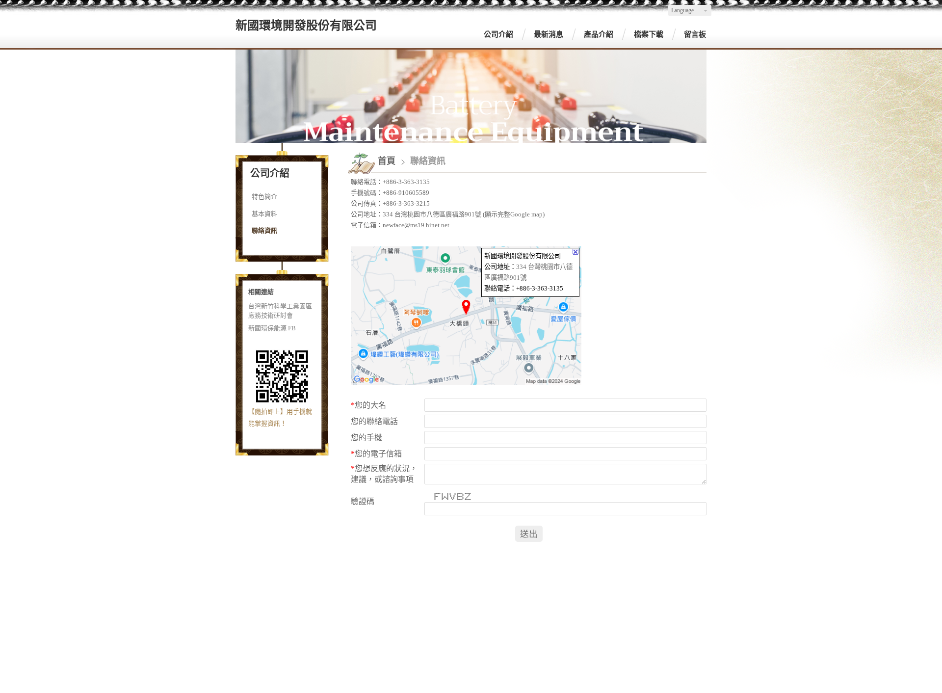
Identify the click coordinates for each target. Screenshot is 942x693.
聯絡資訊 (264, 230)
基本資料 (264, 213)
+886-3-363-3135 (406, 182)
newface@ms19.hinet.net (416, 225)
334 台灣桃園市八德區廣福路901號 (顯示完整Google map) (464, 214)
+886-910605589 (406, 192)
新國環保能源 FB (272, 328)
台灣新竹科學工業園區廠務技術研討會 (280, 311)
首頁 (386, 161)
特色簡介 (264, 196)
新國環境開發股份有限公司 (306, 25)
